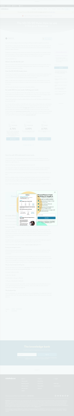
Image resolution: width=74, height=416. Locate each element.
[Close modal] (55, 192)
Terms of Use (47, 221)
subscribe (47, 217)
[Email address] (47, 215)
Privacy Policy (52, 221)
